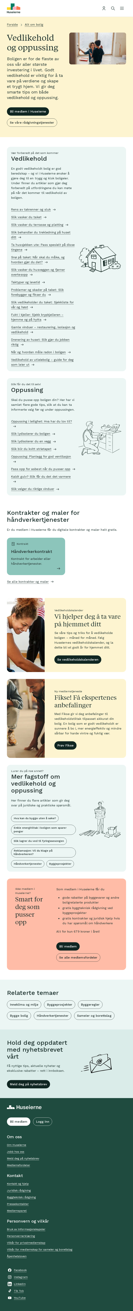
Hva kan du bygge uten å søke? (35, 818)
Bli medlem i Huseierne (28, 111)
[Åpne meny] (122, 8)
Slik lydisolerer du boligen (30, 433)
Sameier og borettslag (94, 1015)
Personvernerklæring (21, 1236)
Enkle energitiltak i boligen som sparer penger (40, 829)
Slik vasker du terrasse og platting (37, 224)
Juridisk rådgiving (19, 1190)
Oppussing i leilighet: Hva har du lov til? (41, 421)
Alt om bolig (34, 24)
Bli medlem (68, 946)
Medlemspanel (17, 1210)
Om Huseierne (16, 1145)
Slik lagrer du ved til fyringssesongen (39, 841)
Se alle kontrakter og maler (28, 581)
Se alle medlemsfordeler (78, 957)
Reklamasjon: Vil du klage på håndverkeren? (33, 852)
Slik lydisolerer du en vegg (31, 441)
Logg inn (42, 1121)
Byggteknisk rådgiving (21, 1197)
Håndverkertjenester (28, 863)
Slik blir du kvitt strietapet (31, 449)
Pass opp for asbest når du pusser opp (40, 469)
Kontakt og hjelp (18, 1183)
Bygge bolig (19, 1015)
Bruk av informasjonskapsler (26, 1229)
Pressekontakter (18, 1204)
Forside (12, 24)
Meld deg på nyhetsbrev (28, 1084)
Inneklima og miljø (24, 1004)
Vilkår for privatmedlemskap (26, 1242)
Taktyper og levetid (25, 282)
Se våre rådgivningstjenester (32, 122)
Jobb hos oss (15, 1151)
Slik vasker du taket (26, 217)
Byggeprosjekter (60, 863)
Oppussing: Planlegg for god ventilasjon (41, 456)
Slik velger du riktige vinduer (32, 489)
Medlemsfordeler (18, 1165)
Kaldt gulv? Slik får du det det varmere (41, 476)
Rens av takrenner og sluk (31, 209)
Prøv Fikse (65, 745)
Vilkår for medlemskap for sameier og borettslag (39, 1249)
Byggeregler (90, 1004)
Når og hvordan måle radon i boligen (38, 352)
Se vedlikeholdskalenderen (77, 659)
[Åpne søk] (113, 8)
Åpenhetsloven (17, 1256)
